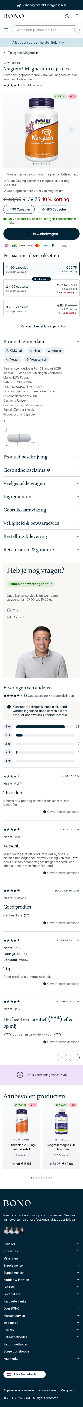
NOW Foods (11, 63)
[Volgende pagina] (74, 1057)
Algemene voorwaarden (19, 1390)
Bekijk (57, 42)
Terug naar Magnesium (23, 53)
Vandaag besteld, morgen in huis (44, 5)
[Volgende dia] (71, 130)
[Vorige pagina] (62, 1057)
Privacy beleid (48, 1390)
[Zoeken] (73, 29)
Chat (16, 610)
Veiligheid (67, 1390)
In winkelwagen (45, 234)
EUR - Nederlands (22, 1374)
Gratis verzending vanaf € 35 (46, 1075)
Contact (15, 617)
